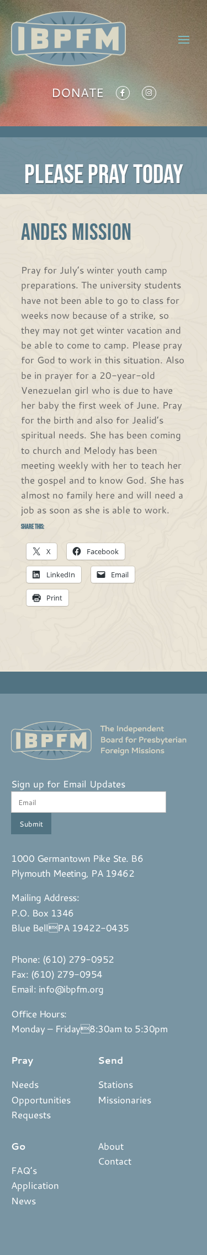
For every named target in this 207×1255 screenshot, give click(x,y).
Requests (31, 1114)
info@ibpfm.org (71, 988)
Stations (115, 1084)
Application (35, 1185)
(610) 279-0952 (78, 959)
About (111, 1145)
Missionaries (124, 1099)
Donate (77, 95)
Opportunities (41, 1099)
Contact (114, 1160)
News (23, 1200)
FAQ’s (24, 1170)
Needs (25, 1084)
